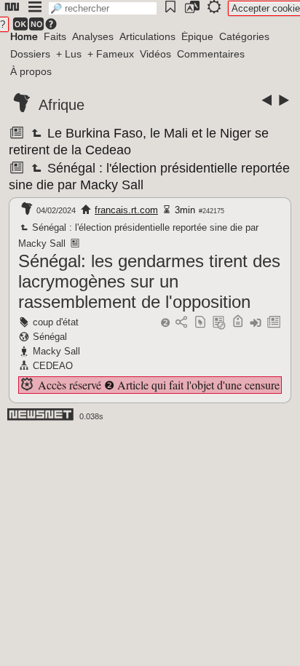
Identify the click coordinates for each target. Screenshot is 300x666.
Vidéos (155, 54)
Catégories (244, 36)
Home (24, 36)
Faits (55, 36)
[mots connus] (237, 323)
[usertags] (200, 323)
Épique (197, 36)
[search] (102, 8)
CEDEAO (53, 365)
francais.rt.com (126, 210)
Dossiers (30, 54)
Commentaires (211, 54)
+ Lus (69, 54)
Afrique (61, 105)
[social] (181, 323)
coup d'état (56, 322)
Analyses (93, 36)
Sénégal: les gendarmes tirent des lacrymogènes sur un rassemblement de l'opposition (149, 281)
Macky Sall (56, 351)
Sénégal (50, 336)
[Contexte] (219, 323)
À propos (31, 71)
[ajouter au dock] (255, 323)
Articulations (147, 36)
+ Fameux (110, 54)
